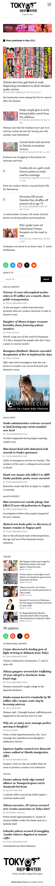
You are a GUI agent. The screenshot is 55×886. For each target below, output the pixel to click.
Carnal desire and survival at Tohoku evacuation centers (35, 145)
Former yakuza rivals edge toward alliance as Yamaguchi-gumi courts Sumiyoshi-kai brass (35, 577)
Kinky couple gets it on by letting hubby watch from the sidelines (34, 113)
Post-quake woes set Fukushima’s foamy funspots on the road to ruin (33, 230)
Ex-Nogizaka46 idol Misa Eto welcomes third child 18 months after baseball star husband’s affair (35, 616)
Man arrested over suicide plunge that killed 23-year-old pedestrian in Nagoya (27, 503)
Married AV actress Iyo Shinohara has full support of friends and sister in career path (36, 603)
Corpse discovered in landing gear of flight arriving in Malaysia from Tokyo (26, 650)
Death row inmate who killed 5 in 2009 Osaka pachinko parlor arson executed (26, 476)
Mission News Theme (19, 882)
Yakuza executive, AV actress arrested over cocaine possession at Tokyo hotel (35, 590)
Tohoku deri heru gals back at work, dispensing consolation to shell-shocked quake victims (26, 85)
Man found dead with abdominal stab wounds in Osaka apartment (25, 450)
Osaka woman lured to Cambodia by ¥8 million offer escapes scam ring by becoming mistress (26, 700)
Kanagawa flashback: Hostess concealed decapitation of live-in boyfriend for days (27, 352)
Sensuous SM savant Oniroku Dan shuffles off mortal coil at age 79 (34, 200)
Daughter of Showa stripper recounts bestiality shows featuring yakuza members (25, 325)
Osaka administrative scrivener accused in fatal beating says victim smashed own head (27, 426)
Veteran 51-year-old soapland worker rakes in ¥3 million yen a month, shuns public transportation (26, 295)
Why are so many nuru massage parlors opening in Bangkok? (27, 724)
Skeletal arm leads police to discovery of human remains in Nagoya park (27, 525)
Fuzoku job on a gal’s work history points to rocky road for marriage (35, 171)
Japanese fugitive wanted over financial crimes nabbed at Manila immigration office (26, 752)
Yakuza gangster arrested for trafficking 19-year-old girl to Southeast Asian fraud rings (27, 675)
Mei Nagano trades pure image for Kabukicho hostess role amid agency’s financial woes (35, 564)
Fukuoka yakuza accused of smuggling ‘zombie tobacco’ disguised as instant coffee (26, 834)
